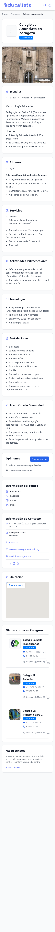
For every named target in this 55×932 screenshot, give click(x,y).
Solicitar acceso (13, 767)
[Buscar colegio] (45, 5)
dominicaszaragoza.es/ (20, 556)
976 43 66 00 (15, 542)
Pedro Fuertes (44, 79)
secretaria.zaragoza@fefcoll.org (24, 549)
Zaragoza (15, 14)
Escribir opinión (39, 459)
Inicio (4, 14)
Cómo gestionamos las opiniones (19, 470)
